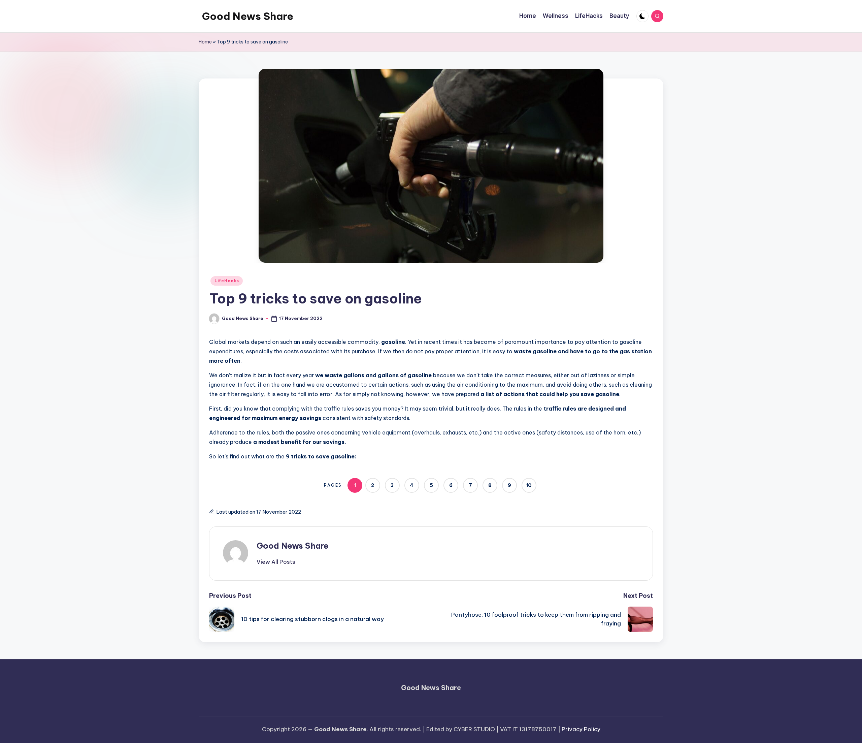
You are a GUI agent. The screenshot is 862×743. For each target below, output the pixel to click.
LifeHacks (226, 280)
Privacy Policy (581, 729)
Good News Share (247, 16)
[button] (276, 561)
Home (205, 42)
